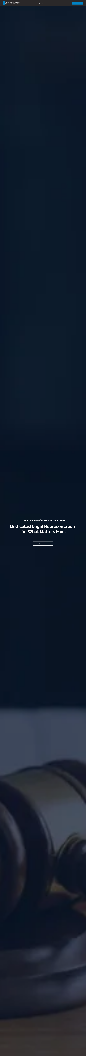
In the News (48, 3)
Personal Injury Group (37, 3)
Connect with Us (43, 543)
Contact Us (78, 3)
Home (23, 3)
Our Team (28, 3)
